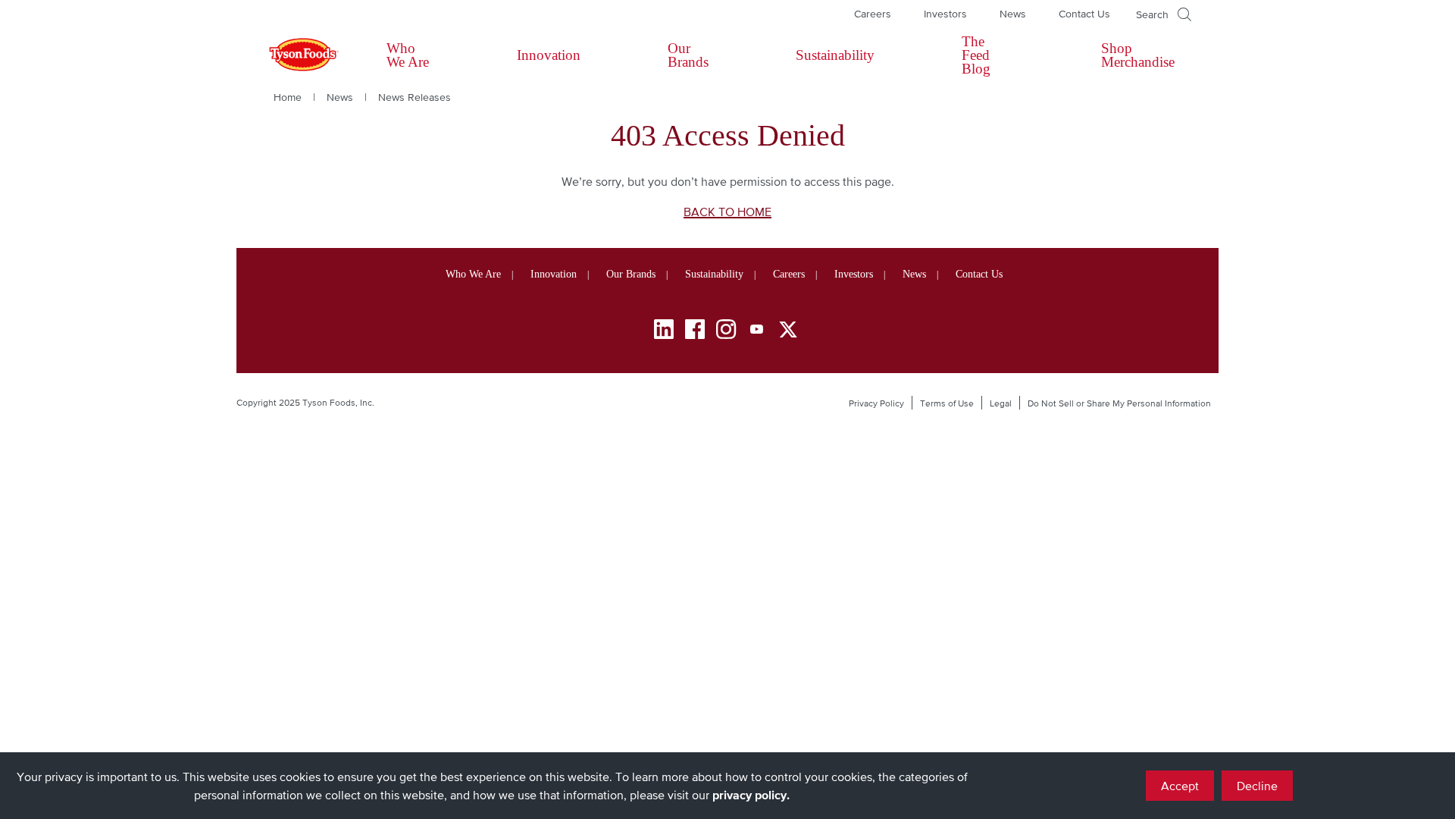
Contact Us (1084, 14)
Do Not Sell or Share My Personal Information (1119, 403)
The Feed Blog (976, 55)
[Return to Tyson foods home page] (289, 55)
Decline (1257, 785)
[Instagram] (726, 332)
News (1013, 14)
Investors (945, 14)
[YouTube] (757, 332)
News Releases (414, 97)
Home (288, 97)
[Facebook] (695, 332)
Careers (872, 14)
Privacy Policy (876, 403)
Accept (1180, 785)
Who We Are (407, 55)
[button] (1163, 14)
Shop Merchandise (1138, 55)
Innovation (548, 55)
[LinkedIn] (664, 332)
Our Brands (688, 55)
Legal (1001, 403)
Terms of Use (947, 403)
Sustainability (835, 55)
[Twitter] (788, 329)
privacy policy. (751, 795)
